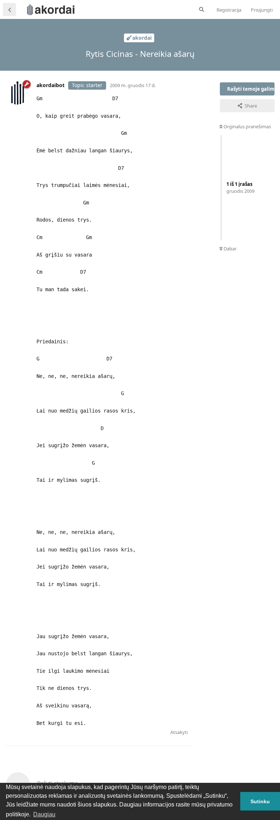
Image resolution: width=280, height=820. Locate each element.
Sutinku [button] (260, 801)
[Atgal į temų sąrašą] (9, 9)
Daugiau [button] (44, 814)
